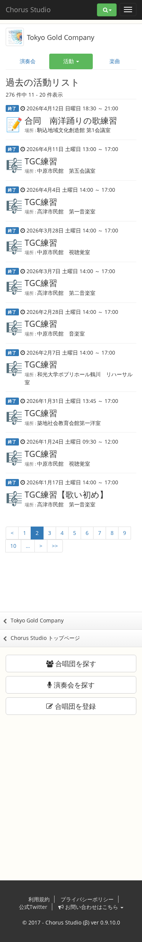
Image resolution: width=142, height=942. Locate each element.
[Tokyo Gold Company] (15, 36)
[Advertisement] (71, 589)
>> (55, 545)
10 (13, 545)
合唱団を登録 (74, 706)
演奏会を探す (73, 684)
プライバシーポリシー (87, 899)
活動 (69, 61)
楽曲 (114, 61)
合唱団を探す (74, 663)
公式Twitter (33, 906)
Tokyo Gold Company (60, 37)
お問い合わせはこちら (92, 906)
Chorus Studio (28, 9)
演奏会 (28, 61)
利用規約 (39, 899)
